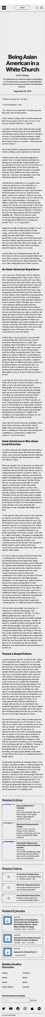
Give (22, 7)
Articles (5, 973)
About (24, 982)
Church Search (7, 987)
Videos (4, 978)
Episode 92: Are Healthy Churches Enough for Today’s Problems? (27, 939)
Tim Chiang (24, 75)
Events (4, 982)
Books (24, 978)
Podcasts (26, 973)
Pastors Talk (17, 917)
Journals (25, 987)
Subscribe (33, 1000)
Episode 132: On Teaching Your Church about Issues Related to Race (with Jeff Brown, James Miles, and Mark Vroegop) (26, 923)
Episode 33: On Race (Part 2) (25, 952)
